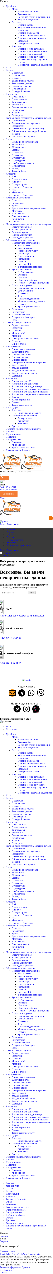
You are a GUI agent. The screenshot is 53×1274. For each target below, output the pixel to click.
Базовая (15, 150)
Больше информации (11, 1267)
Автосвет (16, 410)
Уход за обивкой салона (23, 370)
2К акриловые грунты (23, 80)
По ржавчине (18, 165)
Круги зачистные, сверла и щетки (29, 208)
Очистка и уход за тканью (31, 49)
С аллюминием (19, 99)
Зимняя (15, 397)
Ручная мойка (25, 14)
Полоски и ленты (20, 216)
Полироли (17, 442)
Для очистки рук (20, 352)
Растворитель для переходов (26, 123)
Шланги (22, 261)
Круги (15, 205)
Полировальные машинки (31, 288)
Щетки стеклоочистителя (24, 415)
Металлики (17, 192)
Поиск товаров (7, 471)
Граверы (22, 304)
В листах (16, 200)
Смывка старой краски (23, 136)
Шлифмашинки (25, 290)
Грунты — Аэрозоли (22, 187)
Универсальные (20, 102)
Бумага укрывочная (22, 227)
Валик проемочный (22, 229)
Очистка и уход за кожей (30, 54)
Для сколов (17, 155)
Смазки (15, 402)
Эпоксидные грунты (22, 86)
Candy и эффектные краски (25, 142)
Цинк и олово (19, 344)
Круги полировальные (23, 447)
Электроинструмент (22, 285)
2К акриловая (18, 147)
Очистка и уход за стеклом (31, 57)
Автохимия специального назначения (31, 394)
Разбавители (18, 126)
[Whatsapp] (31, 693)
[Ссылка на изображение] (26, 680)
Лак (14, 189)
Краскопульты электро (29, 306)
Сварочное (17, 309)
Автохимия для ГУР (22, 381)
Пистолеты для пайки (29, 298)
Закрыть (4, 1236)
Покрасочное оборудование (26, 243)
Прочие (15, 221)
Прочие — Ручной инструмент (33, 282)
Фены (21, 296)
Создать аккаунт (8, 1251)
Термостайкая (19, 171)
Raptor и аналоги (20, 325)
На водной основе (21, 91)
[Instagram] (26, 709)
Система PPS (24, 264)
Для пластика (18, 75)
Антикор (16, 181)
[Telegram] (21, 693)
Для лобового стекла (22, 314)
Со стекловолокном (22, 107)
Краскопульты (25, 248)
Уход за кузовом (20, 367)
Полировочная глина (28, 43)
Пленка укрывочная (22, 235)
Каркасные (23, 421)
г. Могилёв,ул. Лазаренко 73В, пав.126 (22, 615)
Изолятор (16, 78)
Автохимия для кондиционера (27, 386)
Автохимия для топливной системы (30, 391)
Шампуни (17, 375)
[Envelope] (12, 693)
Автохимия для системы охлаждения (30, 389)
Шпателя (22, 277)
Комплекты (23, 423)
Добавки (16, 134)
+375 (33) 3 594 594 (8, 489)
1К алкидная (18, 144)
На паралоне (18, 213)
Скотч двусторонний (22, 237)
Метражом (17, 211)
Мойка (15, 9)
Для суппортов (19, 184)
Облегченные (18, 96)
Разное (15, 320)
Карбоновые (18, 110)
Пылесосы (23, 293)
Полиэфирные (19, 88)
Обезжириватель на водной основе (29, 131)
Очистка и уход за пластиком (32, 51)
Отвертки (22, 274)
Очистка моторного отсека (31, 35)
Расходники (24, 259)
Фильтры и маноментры (30, 266)
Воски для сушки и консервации (34, 17)
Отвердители (18, 158)
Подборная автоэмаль (23, 163)
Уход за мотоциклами (28, 19)
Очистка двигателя (21, 354)
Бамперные (17, 115)
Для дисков (17, 152)
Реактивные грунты (22, 83)
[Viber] (40, 693)
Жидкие (16, 112)
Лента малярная (20, 232)
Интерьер (16, 46)
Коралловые (18, 203)
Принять (26, 1267)
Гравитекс (17, 330)
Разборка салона (26, 272)
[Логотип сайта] (10, 468)
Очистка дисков (20, 357)
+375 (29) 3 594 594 (8, 487)
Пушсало (16, 341)
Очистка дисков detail (28, 33)
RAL (14, 176)
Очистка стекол (19, 360)
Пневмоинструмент (28, 251)
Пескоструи (23, 253)
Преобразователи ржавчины (26, 338)
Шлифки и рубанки (27, 280)
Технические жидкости (23, 405)
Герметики (17, 328)
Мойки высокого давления (31, 301)
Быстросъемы (24, 245)
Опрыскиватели (26, 256)
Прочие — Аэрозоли (22, 195)
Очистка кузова (25, 25)
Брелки (15, 426)
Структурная (18, 160)
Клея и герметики (21, 399)
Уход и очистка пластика (24, 373)
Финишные (17, 104)
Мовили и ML (19, 333)
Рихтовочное (18, 312)
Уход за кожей (19, 365)
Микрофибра (18, 445)
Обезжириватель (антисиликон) (28, 128)
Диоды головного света (30, 413)
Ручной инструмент (22, 269)
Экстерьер (17, 22)
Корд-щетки (18, 219)
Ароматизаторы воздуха (24, 349)
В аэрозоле (17, 72)
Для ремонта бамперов (23, 317)
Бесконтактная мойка (28, 11)
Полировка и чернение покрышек (29, 362)
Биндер (15, 168)
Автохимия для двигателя (25, 383)
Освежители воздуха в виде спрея (35, 64)
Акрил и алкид (19, 179)
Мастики (16, 336)
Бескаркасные (25, 418)
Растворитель (18, 120)
